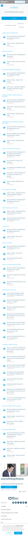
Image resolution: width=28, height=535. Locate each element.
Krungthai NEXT (19, 2)
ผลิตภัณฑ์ (14, 18)
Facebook (13, 503)
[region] (14, 529)
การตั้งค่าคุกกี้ (9, 532)
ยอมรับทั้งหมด (18, 532)
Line (16, 503)
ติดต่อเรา (8, 490)
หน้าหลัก (3, 490)
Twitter (18, 503)
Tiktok (26, 503)
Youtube (23, 503)
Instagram (21, 503)
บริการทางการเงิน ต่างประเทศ (21, 25)
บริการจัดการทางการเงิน (10, 25)
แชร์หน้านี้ (23, 491)
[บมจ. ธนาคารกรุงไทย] (4, 1)
